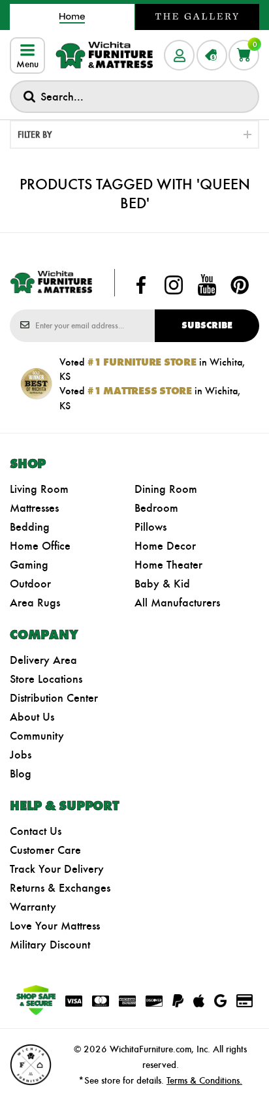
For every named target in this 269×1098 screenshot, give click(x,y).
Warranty (33, 907)
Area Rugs (35, 602)
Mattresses (34, 508)
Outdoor (30, 583)
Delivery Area (43, 660)
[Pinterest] (240, 285)
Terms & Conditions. (204, 1080)
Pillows (150, 527)
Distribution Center (54, 698)
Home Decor (165, 546)
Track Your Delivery (57, 869)
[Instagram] (174, 285)
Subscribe (207, 325)
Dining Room (165, 489)
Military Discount (50, 944)
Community (37, 736)
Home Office (40, 546)
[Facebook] (141, 285)
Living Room (39, 489)
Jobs (20, 754)
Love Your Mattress (55, 925)
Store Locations (46, 679)
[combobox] (134, 96)
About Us (32, 717)
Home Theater (168, 564)
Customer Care (45, 850)
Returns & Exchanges (60, 888)
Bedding (30, 527)
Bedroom (156, 508)
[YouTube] (207, 285)
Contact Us (35, 831)
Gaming (29, 564)
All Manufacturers (177, 602)
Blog (20, 773)
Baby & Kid (162, 583)
